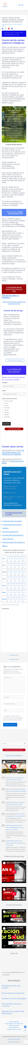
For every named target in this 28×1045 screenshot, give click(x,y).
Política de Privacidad (14, 1039)
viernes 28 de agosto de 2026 (14, 289)
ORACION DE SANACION (10, 532)
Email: (4, 390)
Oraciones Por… (14, 1027)
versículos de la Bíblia (13, 462)
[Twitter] (5, 28)
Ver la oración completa (14, 360)
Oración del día (18, 24)
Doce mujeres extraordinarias (13, 993)
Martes (6, 405)
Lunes (6, 403)
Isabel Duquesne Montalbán (13, 825)
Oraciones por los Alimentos (14, 1023)
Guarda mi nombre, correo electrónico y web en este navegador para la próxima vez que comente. (13, 718)
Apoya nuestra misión (14, 1029)
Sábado (6, 414)
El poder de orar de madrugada (14, 998)
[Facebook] (2, 28)
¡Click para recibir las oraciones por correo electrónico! (14, 302)
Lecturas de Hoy (14, 1025)
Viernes (4, 26)
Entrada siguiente (14, 659)
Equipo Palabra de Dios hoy (13, 841)
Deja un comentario (7, 24)
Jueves (6, 410)
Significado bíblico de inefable (12, 521)
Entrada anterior (14, 655)
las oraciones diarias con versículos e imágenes (13, 452)
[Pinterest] (9, 28)
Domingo (7, 417)
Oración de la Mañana (14, 755)
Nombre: (5, 382)
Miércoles (7, 407)
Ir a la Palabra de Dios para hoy (14, 370)
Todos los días (8, 401)
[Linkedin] (12, 28)
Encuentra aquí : (12, 211)
